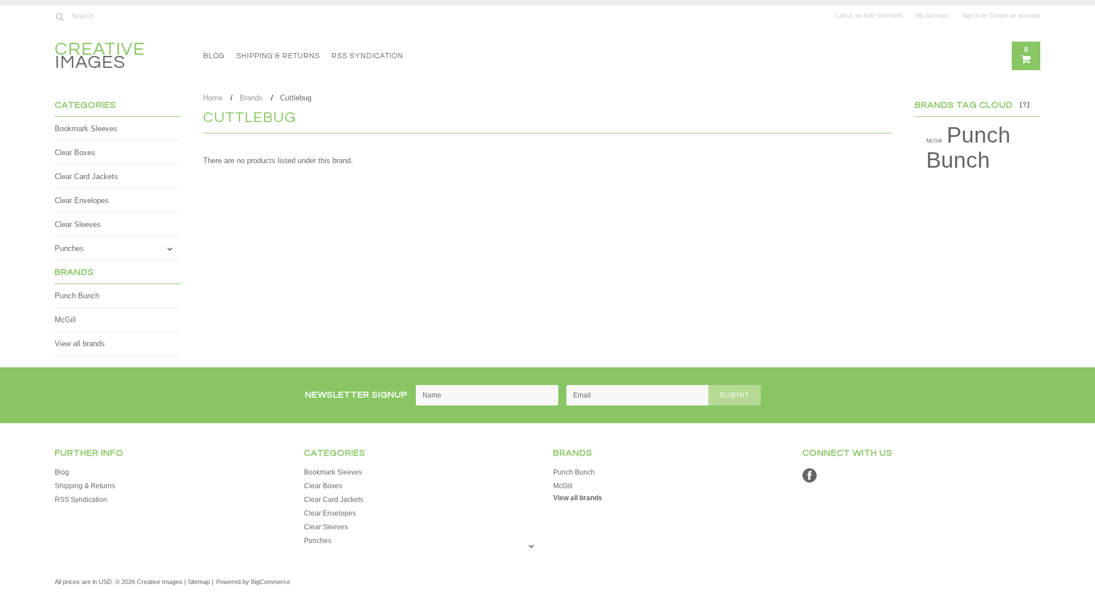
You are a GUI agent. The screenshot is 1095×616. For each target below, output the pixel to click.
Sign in (971, 15)
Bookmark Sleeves (86, 128)
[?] (1025, 104)
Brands (251, 98)
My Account (932, 15)
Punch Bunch (77, 295)
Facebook (809, 475)
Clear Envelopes (82, 200)
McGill (65, 319)
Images (100, 57)
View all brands (80, 343)
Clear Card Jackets (86, 176)
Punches (69, 248)
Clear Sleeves (78, 224)
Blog (214, 56)
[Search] (59, 16)
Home (212, 98)
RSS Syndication (367, 56)
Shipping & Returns (278, 56)
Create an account (1014, 15)
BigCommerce (270, 581)
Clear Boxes (75, 152)
